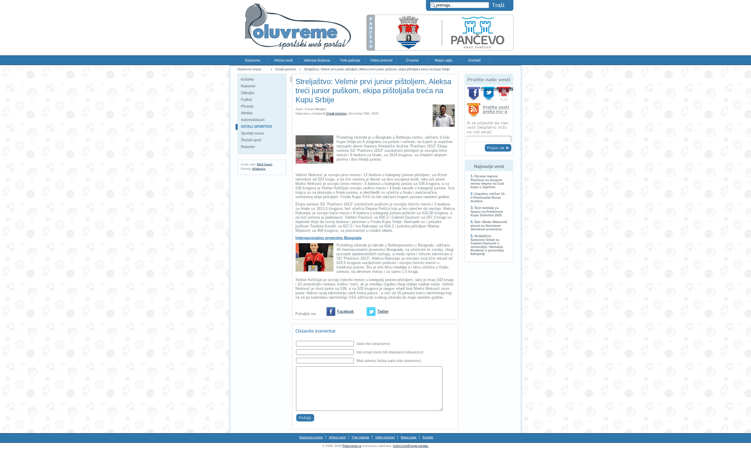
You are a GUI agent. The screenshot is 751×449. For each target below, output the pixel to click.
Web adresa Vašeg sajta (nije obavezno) (388, 361)
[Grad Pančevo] (439, 49)
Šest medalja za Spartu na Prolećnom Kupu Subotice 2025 (487, 211)
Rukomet (248, 86)
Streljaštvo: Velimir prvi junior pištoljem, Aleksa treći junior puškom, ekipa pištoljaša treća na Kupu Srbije (377, 69)
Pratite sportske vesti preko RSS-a (489, 111)
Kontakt (474, 60)
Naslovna (252, 60)
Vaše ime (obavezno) (373, 344)
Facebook (345, 311)
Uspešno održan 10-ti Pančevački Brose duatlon (488, 197)
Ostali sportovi (285, 69)
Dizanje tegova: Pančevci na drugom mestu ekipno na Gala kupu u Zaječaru (487, 181)
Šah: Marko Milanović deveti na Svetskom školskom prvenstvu (489, 225)
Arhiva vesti (283, 60)
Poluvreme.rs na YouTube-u (504, 94)
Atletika (247, 113)
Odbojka (247, 93)
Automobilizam (253, 120)
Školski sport (251, 140)
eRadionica (258, 168)
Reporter (248, 147)
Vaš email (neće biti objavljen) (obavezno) (389, 352)
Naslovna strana (249, 69)
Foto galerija (350, 60)
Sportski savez (252, 133)
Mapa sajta (443, 60)
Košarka (247, 79)
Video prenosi (381, 60)
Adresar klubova (317, 60)
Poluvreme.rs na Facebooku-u (474, 94)
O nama (412, 60)
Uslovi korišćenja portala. (411, 446)
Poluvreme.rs (351, 446)
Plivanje (247, 106)
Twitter (382, 311)
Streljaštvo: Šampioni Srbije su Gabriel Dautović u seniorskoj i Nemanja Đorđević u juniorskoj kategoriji (487, 245)
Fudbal (246, 100)
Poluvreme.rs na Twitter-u (489, 94)
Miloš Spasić (265, 164)
